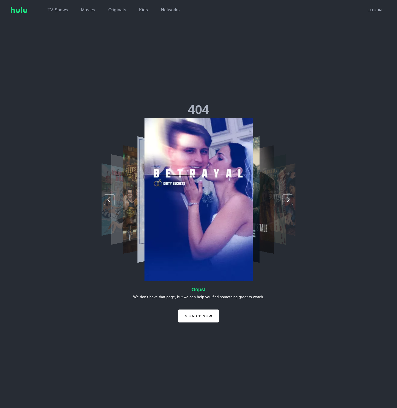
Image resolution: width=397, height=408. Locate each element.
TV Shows (58, 10)
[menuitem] (57, 10)
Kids (143, 10)
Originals (117, 10)
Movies (88, 10)
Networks (170, 10)
